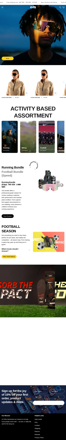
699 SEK (17, 97)
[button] (60, 7)
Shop (7, 58)
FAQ (36, 422)
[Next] (63, 82)
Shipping (37, 428)
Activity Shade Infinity (7, 97)
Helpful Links (39, 415)
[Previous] (4, 137)
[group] (33, 83)
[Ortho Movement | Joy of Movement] (33, 7)
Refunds (37, 434)
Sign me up (48, 402)
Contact (37, 425)
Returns (37, 431)
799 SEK (45, 97)
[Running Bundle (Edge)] (49, 181)
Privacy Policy (39, 437)
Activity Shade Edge (35, 97)
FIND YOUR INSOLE (9, 256)
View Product (8, 216)
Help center (38, 419)
